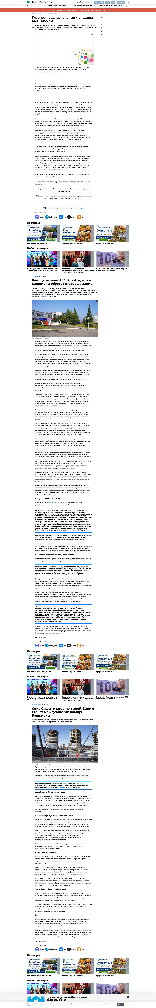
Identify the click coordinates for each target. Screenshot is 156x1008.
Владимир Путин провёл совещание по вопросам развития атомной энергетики (110, 6)
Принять (120, 1004)
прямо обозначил (53, 502)
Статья (29, 6)
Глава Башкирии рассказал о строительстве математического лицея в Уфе (58, 6)
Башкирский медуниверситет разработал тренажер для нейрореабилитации (83, 6)
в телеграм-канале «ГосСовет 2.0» (70, 346)
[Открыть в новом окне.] (39, 217)
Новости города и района (39, 13)
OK (113, 2)
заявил (62, 787)
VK (107, 2)
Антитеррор (99, 2)
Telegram (121, 2)
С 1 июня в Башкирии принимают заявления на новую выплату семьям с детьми (78, 10)
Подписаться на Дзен (88, 2)
